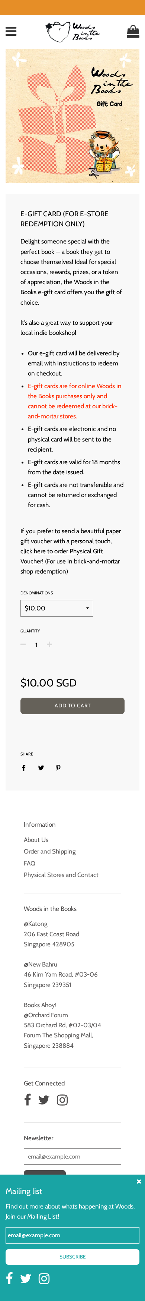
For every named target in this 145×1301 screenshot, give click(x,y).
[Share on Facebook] (26, 767)
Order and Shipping (49, 851)
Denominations (36, 592)
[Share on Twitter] (41, 767)
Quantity (30, 631)
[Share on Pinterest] (58, 767)
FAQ (29, 863)
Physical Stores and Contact (61, 875)
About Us (36, 839)
